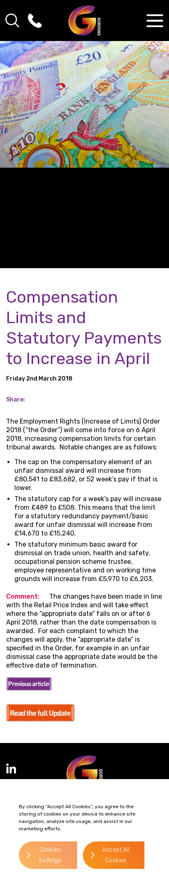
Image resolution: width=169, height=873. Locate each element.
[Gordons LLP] (85, 20)
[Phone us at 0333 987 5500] (35, 20)
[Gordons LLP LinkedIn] (11, 768)
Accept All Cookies (115, 855)
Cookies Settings (50, 855)
